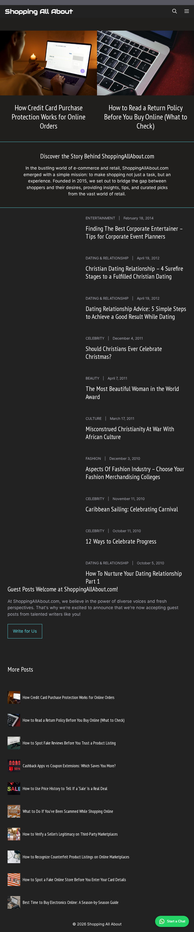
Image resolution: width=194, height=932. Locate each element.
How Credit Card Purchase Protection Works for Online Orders (48, 116)
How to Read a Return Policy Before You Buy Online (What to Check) (145, 116)
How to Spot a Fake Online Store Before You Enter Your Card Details (74, 879)
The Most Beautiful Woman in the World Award (132, 392)
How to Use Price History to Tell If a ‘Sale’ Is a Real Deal (65, 788)
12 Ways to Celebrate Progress (121, 541)
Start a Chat (176, 921)
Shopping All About (39, 11)
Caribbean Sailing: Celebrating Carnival (132, 509)
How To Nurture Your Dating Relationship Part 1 (134, 577)
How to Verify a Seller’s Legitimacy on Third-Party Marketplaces (70, 834)
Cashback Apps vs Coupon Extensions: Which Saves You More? (69, 766)
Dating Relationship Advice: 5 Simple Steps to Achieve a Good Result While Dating (136, 312)
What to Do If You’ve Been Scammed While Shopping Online (68, 811)
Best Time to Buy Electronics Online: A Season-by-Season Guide (70, 902)
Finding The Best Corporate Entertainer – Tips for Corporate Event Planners (134, 232)
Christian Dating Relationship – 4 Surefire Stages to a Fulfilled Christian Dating (134, 272)
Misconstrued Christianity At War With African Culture (130, 433)
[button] (174, 11)
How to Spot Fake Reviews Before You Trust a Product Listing (69, 743)
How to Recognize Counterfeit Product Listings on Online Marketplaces (76, 857)
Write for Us (25, 631)
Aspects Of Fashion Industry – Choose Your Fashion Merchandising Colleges (135, 473)
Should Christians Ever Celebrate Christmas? (124, 352)
